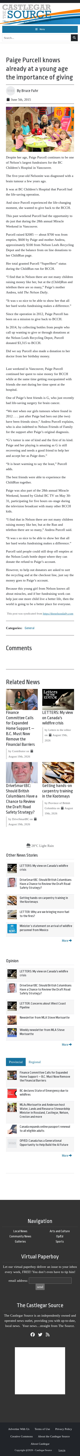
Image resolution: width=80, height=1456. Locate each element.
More (65, 940)
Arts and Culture (60, 1231)
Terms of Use (42, 1429)
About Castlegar (40, 1443)
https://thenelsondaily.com (58, 613)
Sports (60, 1241)
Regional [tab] (35, 1062)
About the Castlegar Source (54, 1436)
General (29, 628)
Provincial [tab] (16, 1062)
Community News (20, 1236)
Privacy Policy (63, 1429)
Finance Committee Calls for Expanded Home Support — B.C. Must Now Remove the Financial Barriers (20, 728)
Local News (20, 1231)
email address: (18, 1280)
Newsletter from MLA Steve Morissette (45, 1017)
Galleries (20, 1241)
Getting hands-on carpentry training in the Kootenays (57, 791)
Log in (62, 1450)
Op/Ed (59, 1236)
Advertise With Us (18, 1429)
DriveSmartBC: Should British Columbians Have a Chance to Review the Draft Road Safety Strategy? (45, 883)
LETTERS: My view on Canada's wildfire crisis (57, 718)
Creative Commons (21, 1436)
